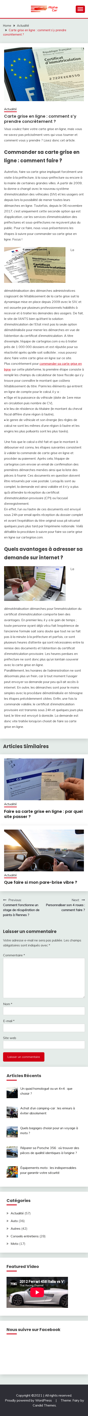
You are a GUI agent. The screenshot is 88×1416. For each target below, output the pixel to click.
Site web (9, 1038)
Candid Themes (44, 1405)
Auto (14, 1221)
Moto (14, 1243)
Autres (15, 1228)
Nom (7, 1004)
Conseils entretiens (25, 1236)
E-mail (9, 1021)
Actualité (10, 109)
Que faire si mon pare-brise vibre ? (40, 882)
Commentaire (14, 955)
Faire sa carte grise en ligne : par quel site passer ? (43, 813)
